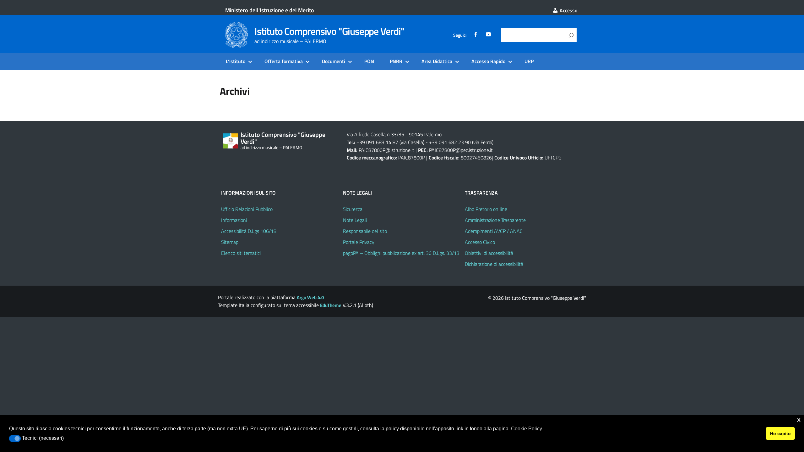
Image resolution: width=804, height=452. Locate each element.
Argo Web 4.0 (310, 297)
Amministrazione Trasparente (495, 220)
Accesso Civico (480, 242)
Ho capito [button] (780, 433)
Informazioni (234, 220)
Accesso (567, 10)
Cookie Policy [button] (526, 428)
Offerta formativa (283, 61)
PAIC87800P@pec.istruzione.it (461, 150)
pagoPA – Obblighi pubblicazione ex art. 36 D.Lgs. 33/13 (401, 253)
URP (529, 61)
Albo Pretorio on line (486, 209)
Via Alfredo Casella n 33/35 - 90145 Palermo (394, 134)
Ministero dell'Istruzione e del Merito (269, 10)
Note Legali (355, 220)
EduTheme (330, 305)
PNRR (396, 61)
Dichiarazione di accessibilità (494, 264)
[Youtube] (488, 35)
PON (369, 61)
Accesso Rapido (488, 61)
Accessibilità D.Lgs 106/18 (248, 231)
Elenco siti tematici (241, 253)
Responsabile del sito (365, 231)
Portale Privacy (358, 242)
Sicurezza (352, 209)
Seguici (459, 35)
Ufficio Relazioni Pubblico (247, 209)
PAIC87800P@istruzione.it (386, 150)
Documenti (333, 61)
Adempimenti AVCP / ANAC (494, 231)
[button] (15, 438)
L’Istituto (235, 61)
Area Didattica (436, 61)
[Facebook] (476, 35)
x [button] (799, 419)
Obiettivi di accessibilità (489, 253)
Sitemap (229, 242)
